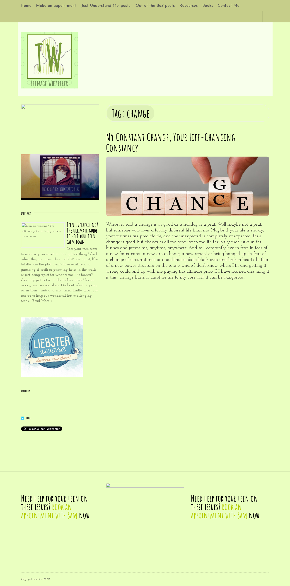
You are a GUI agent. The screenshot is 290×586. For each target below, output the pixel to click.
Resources (188, 6)
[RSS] (256, 16)
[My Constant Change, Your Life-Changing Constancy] (187, 186)
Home (26, 6)
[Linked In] (241, 16)
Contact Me (228, 6)
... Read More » (41, 301)
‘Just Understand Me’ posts (105, 6)
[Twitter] (235, 16)
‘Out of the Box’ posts (155, 6)
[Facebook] (230, 16)
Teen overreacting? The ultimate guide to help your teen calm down (82, 233)
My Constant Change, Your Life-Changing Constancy (170, 142)
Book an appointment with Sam (49, 510)
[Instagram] (251, 16)
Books (207, 6)
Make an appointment (56, 6)
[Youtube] (246, 16)
